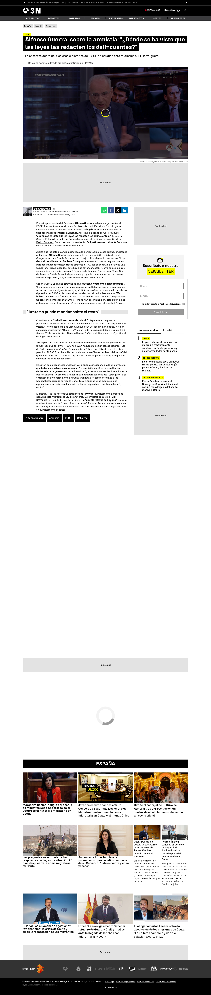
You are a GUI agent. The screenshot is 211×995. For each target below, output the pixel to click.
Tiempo (95, 18)
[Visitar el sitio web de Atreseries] (121, 969)
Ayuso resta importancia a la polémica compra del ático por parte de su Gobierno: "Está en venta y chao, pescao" (103, 861)
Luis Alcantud (42, 208)
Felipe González (81, 377)
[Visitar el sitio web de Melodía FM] (153, 969)
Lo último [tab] (169, 330)
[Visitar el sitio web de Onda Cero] (132, 969)
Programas (116, 18)
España (105, 763)
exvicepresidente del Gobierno (56, 223)
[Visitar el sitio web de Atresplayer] (168, 969)
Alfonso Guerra (35, 418)
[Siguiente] (186, 2)
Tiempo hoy (66, 2)
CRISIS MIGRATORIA (153, 378)
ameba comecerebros (95, 2)
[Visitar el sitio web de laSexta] (78, 969)
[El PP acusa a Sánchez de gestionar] (50, 909)
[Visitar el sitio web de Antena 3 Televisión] (67, 969)
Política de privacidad (125, 982)
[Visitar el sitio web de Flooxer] (183, 969)
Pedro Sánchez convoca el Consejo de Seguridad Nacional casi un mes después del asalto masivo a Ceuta (160, 386)
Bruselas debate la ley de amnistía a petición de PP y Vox (60, 63)
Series (157, 18)
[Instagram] (54, 208)
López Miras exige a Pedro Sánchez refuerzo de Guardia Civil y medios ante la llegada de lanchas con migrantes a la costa (102, 931)
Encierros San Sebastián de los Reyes (43, 2)
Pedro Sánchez (44, 242)
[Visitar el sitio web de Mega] (110, 969)
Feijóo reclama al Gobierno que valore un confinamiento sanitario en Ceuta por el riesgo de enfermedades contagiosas (160, 347)
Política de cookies (145, 982)
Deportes (53, 18)
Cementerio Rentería (114, 2)
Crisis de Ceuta (151, 358)
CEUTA (146, 338)
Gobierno (82, 418)
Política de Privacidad (170, 304)
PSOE (68, 418)
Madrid (38, 26)
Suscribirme (160, 312)
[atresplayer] (172, 10)
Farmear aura (131, 2)
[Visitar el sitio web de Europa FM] (143, 969)
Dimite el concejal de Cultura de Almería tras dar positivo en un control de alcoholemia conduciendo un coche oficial (158, 810)
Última (153, 10)
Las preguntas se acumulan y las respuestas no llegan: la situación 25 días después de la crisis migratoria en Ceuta (47, 861)
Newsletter (178, 18)
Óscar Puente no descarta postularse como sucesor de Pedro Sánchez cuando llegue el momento (145, 849)
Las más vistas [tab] (147, 330)
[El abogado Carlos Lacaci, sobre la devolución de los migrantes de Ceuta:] (161, 909)
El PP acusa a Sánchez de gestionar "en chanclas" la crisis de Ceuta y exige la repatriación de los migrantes (48, 928)
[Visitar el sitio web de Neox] (89, 969)
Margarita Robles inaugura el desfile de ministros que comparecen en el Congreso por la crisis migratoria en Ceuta (47, 809)
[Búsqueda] (185, 10)
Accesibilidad (111, 987)
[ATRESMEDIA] (33, 969)
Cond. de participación (166, 982)
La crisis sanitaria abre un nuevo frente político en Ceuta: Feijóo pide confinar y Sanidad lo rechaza (160, 366)
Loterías (74, 18)
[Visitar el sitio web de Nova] (100, 969)
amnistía (54, 418)
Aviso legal (109, 982)
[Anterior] (24, 2)
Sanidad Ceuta (78, 2)
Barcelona (50, 26)
